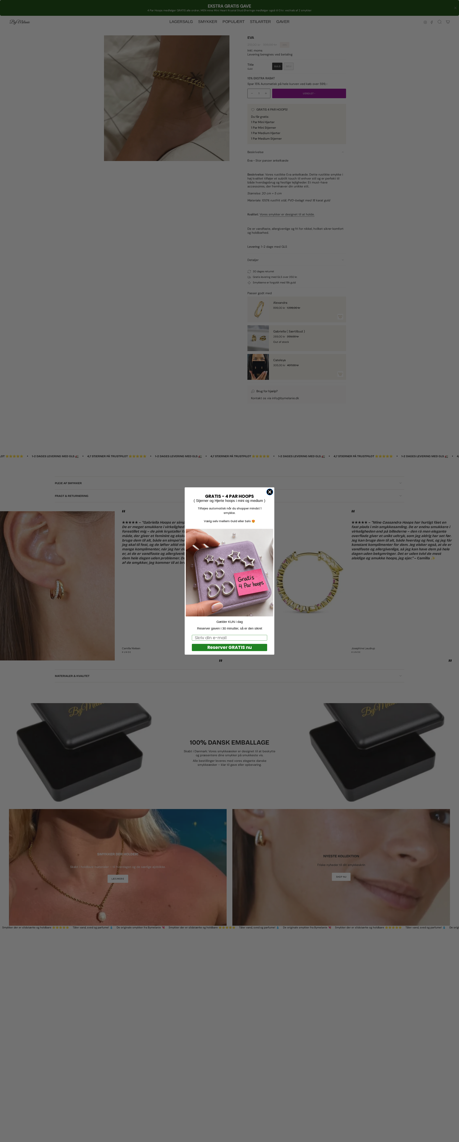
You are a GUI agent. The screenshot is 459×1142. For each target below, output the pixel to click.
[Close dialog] (270, 492)
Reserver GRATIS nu (229, 647)
